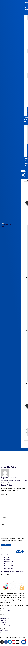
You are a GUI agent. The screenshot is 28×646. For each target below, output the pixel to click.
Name (3, 517)
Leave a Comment (11, 465)
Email (3, 524)
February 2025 (8, 566)
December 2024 (8, 568)
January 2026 (8, 564)
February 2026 (8, 561)
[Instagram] (2, 642)
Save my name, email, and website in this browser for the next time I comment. (13, 539)
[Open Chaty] (23, 642)
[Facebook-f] (6, 642)
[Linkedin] (10, 642)
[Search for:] (8, 551)
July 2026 (7, 557)
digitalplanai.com (8, 478)
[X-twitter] (17, 642)
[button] (23, 172)
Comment (4, 494)
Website (3, 529)
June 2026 (7, 559)
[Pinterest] (14, 642)
